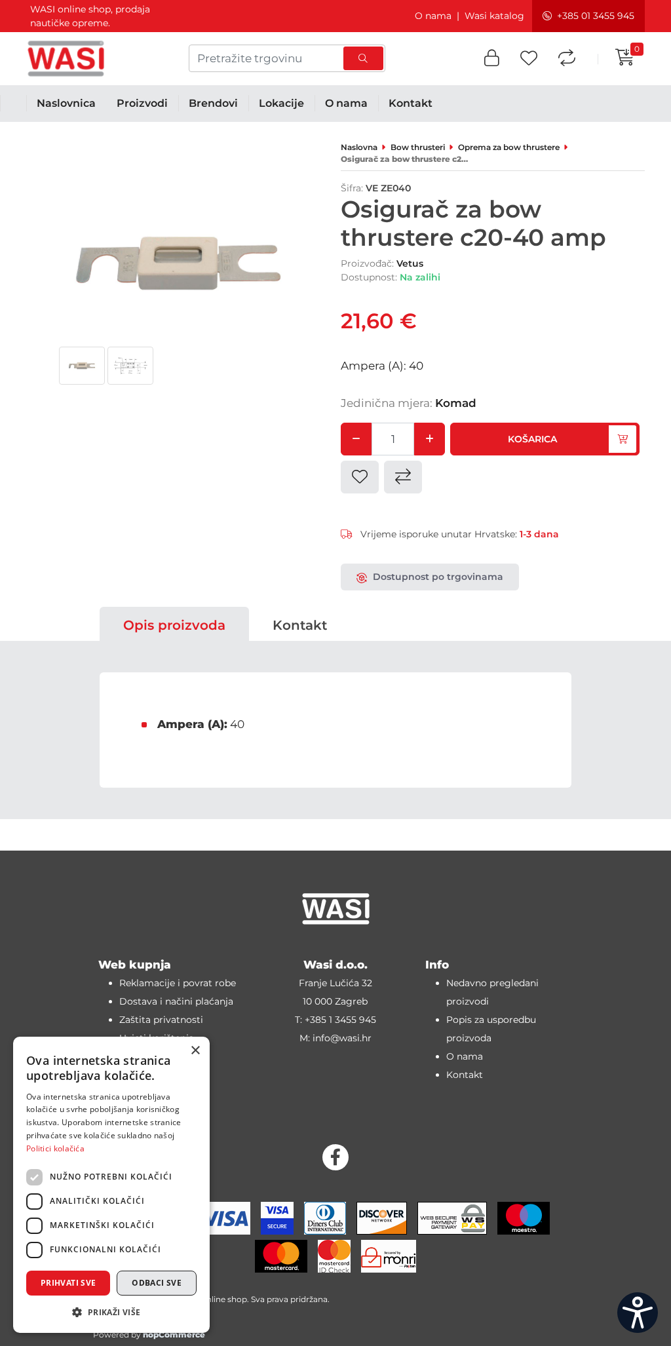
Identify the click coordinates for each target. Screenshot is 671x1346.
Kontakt (300, 625)
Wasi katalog (494, 16)
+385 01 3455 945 (595, 16)
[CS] (637, 1312)
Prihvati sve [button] (68, 1282)
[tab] (174, 625)
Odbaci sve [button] (157, 1282)
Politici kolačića (55, 1148)
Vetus (409, 263)
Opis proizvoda (174, 625)
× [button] (195, 1051)
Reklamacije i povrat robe (177, 983)
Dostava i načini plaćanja (176, 1001)
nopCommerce (174, 1334)
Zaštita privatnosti (161, 1020)
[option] (82, 366)
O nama (433, 16)
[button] (492, 58)
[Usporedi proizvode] (567, 58)
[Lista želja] (529, 58)
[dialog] (111, 1185)
